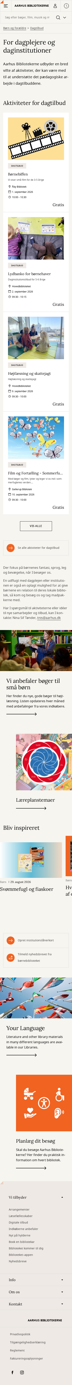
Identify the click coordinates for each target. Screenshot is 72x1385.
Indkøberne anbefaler (23, 1229)
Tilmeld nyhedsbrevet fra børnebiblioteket (35, 957)
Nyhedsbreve (18, 1261)
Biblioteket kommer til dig (26, 1248)
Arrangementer (19, 1210)
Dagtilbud (37, 28)
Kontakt (15, 1304)
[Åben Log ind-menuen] (55, 6)
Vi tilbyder (18, 1197)
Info (12, 1279)
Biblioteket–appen (21, 1255)
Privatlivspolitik (20, 1334)
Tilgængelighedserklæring (28, 1342)
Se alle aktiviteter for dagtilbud (38, 548)
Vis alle (36, 526)
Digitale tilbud (18, 1222)
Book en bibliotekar (22, 1242)
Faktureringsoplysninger (26, 1358)
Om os (14, 1292)
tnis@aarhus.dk (49, 617)
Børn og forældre (14, 28)
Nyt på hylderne (19, 1235)
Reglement (17, 1350)
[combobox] (36, 17)
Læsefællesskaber (21, 1216)
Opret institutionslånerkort (36, 940)
